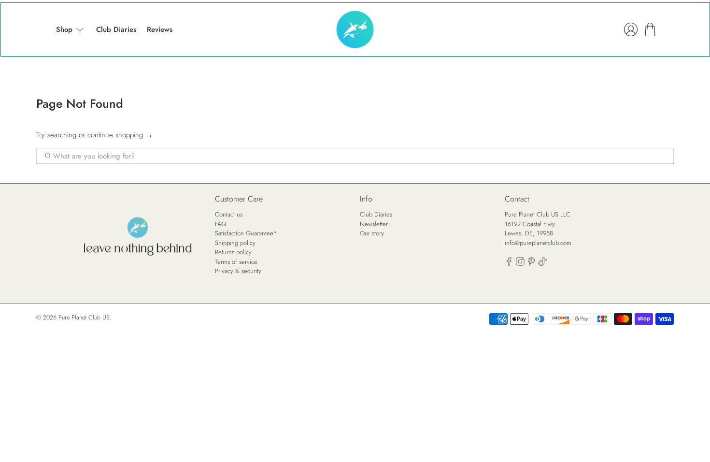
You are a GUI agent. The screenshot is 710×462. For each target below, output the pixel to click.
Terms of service (236, 261)
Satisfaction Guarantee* (246, 233)
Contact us (228, 214)
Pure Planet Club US (84, 317)
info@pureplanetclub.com (538, 242)
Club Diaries (116, 29)
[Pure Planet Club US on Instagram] (520, 263)
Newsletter (374, 224)
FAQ (220, 224)
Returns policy (233, 252)
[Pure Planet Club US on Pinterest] (531, 263)
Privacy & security (238, 270)
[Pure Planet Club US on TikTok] (542, 263)
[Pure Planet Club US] (355, 29)
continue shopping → (120, 135)
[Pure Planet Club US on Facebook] (509, 263)
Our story (372, 233)
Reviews (159, 29)
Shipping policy (235, 242)
